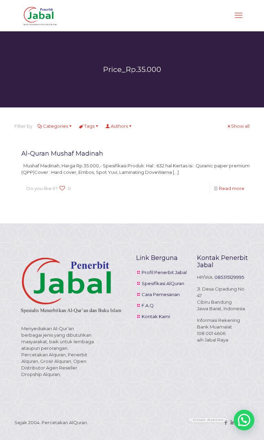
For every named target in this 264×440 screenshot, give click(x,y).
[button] (244, 420)
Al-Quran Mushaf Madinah (62, 153)
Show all (240, 126)
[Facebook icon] (225, 422)
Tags (89, 126)
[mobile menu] (238, 15)
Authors (119, 126)
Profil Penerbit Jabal (164, 272)
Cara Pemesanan (161, 294)
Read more (231, 188)
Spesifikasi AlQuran (163, 283)
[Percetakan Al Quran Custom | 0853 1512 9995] (40, 15)
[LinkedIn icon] (232, 422)
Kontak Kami (156, 316)
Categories (55, 126)
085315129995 (229, 277)
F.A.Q (148, 305)
